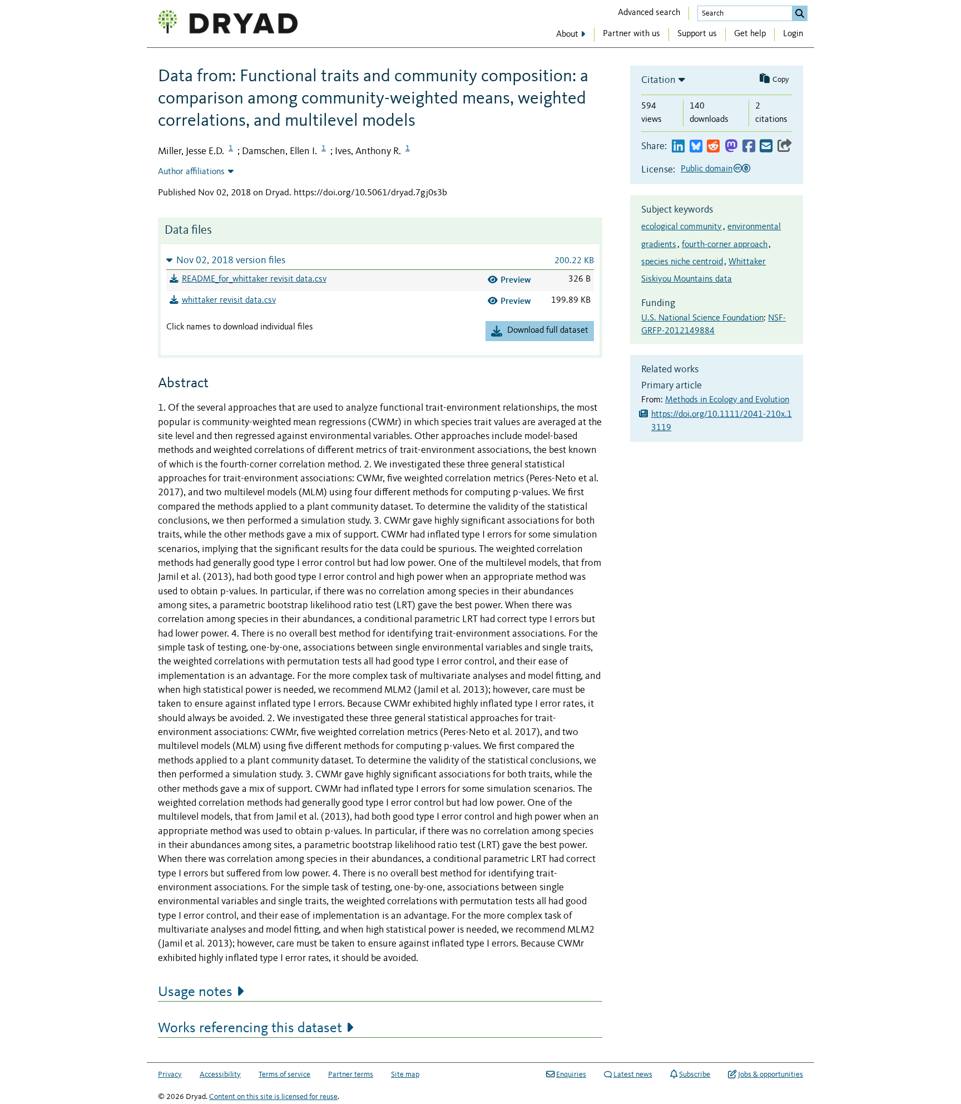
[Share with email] (766, 147)
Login (793, 33)
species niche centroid (682, 262)
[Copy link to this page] (784, 146)
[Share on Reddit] (713, 147)
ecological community (681, 227)
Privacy (170, 1074)
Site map (405, 1074)
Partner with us (631, 33)
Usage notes (195, 992)
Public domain (706, 169)
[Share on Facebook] (748, 147)
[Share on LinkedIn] (678, 147)
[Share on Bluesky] (696, 147)
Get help (750, 33)
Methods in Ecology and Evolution (727, 400)
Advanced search (649, 12)
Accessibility (220, 1074)
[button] (380, 260)
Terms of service (284, 1074)
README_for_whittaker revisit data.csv (254, 279)
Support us (697, 33)
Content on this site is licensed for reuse (273, 1097)
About (567, 34)
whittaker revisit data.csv (229, 300)
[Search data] (800, 13)
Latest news (632, 1074)
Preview (516, 279)
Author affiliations (191, 171)
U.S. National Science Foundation (702, 318)
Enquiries (571, 1074)
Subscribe (694, 1074)
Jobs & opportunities (770, 1074)
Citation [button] (658, 80)
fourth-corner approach (724, 244)
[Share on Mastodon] (731, 147)
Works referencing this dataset (250, 1028)
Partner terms (350, 1074)
